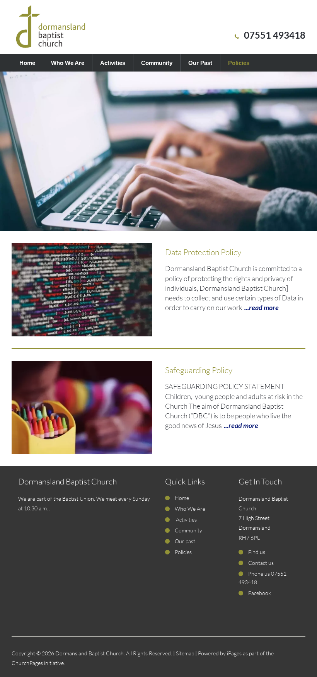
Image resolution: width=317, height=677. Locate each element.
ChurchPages (27, 663)
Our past (185, 541)
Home (27, 63)
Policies (238, 63)
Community (156, 63)
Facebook (259, 593)
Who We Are (67, 63)
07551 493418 (274, 35)
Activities (112, 63)
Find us (256, 552)
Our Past (200, 63)
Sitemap (185, 653)
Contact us (261, 562)
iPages (234, 653)
